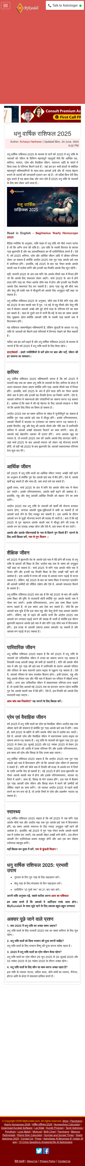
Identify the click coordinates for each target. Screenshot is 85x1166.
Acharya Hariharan (31, 141)
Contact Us (27, 1138)
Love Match (24, 1131)
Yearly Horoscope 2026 (17, 1124)
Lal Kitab (39, 1127)
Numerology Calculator (67, 1124)
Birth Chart (50, 1131)
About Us (32, 1161)
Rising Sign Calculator (29, 1135)
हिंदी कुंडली (20, 1161)
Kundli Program (55, 1127)
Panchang (76, 1120)
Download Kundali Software (17, 1127)
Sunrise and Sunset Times (59, 1135)
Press (38, 1138)
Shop (65, 1120)
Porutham (10, 1131)
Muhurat (37, 1131)
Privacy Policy (47, 1161)
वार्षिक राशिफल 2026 (42, 1124)
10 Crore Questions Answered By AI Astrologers (45, 1142)
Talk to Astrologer (65, 5)
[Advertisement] (42, 59)
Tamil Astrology (74, 1127)
